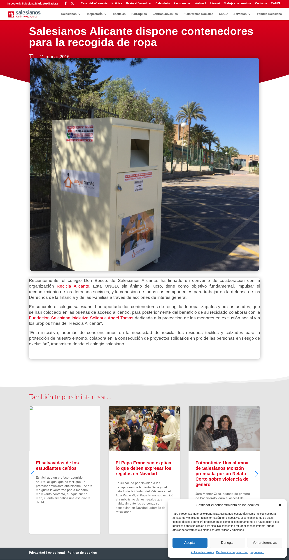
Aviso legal (56, 552)
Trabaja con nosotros (237, 3)
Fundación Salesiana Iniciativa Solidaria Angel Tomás (81, 318)
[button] (280, 505)
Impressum (257, 552)
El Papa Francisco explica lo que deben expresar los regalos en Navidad (64, 470)
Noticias (117, 3)
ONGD (223, 14)
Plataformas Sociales (198, 14)
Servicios (240, 14)
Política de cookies (202, 552)
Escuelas (119, 14)
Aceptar (190, 542)
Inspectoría (95, 14)
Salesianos (69, 14)
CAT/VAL (276, 3)
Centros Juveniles (165, 14)
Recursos (180, 3)
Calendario (163, 3)
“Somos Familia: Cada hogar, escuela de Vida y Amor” (224, 470)
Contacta (261, 3)
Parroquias (139, 14)
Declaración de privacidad (232, 552)
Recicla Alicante (73, 286)
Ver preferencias (265, 542)
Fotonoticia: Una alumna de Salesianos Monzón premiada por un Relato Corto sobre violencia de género (144, 470)
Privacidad (37, 552)
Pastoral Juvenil (136, 3)
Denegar (227, 542)
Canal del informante (94, 3)
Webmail (200, 3)
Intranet (215, 3)
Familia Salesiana (269, 14)
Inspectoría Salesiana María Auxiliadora (32, 3)
